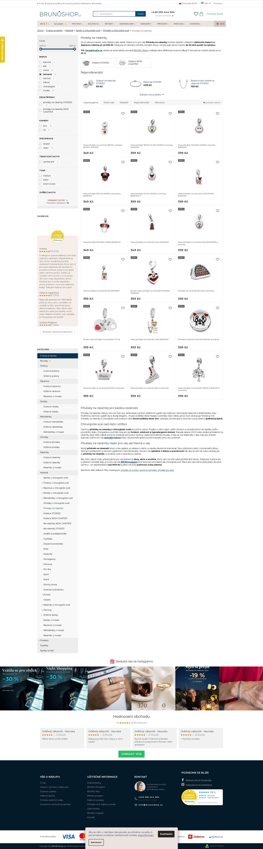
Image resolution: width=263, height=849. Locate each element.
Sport (46, 574)
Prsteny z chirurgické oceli (56, 483)
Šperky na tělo (47, 650)
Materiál (44, 472)
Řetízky (43, 401)
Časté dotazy (93, 808)
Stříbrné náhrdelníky (53, 427)
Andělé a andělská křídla (54, 533)
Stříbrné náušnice (51, 391)
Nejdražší (124, 102)
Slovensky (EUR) (189, 3)
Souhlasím (166, 834)
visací (48, 148)
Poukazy (44, 640)
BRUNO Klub (93, 791)
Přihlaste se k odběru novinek (101, 804)
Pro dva (47, 569)
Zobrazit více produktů (150, 94)
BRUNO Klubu (141, 50)
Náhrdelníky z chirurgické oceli (58, 498)
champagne (51, 86)
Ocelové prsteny (51, 371)
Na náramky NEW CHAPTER (57, 523)
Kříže (45, 549)
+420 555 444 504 (149, 797)
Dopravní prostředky (53, 544)
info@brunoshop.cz (150, 805)
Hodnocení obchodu (131, 716)
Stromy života (50, 584)
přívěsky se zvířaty (129, 470)
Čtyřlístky (47, 539)
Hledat (141, 14)
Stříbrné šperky (50, 615)
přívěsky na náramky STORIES (57, 103)
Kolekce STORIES (52, 513)
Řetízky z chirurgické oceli (55, 493)
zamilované (50, 162)
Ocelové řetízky (51, 406)
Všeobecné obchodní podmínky (55, 804)
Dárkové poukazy (95, 800)
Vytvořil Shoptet (217, 846)
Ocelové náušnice (52, 386)
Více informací (146, 835)
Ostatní (47, 600)
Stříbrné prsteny (51, 376)
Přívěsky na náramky (53, 508)
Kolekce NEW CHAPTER (55, 518)
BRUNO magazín (95, 813)
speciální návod (112, 437)
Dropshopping (94, 783)
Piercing (47, 610)
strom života (51, 184)
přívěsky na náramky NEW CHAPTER (56, 110)
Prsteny (44, 366)
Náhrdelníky (46, 416)
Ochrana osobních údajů (51, 800)
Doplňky (44, 645)
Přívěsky (44, 437)
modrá (48, 90)
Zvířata (46, 594)
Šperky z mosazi (51, 620)
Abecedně (160, 102)
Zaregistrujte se (93, 50)
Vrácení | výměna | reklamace (78, 3)
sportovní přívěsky (148, 470)
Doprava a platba (54, 3)
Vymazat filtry (56, 200)
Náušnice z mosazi (52, 396)
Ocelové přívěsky (51, 442)
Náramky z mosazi (52, 467)
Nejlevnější (109, 102)
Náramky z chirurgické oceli (56, 605)
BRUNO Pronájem (96, 787)
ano (47, 126)
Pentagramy (49, 559)
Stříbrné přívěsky (51, 447)
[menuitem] (44, 24)
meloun (49, 175)
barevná (49, 62)
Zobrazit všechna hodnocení (57, 332)
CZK (205, 3)
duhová (48, 78)
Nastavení (96, 842)
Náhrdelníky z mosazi (53, 432)
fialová (48, 82)
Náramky (44, 452)
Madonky (47, 554)
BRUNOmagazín (129, 462)
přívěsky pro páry (166, 470)
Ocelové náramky (51, 457)
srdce (47, 180)
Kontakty (97, 3)
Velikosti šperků (47, 796)
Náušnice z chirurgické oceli (56, 488)
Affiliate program (95, 796)
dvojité (48, 144)
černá (48, 70)
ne (46, 130)
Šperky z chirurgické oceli (55, 478)
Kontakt (91, 817)
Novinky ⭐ (45, 361)
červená (49, 74)
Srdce (46, 579)
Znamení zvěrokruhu (53, 589)
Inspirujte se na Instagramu (199, 785)
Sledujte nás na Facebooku (199, 780)
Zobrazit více (131, 754)
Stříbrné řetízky (50, 411)
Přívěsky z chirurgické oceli (56, 503)
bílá (46, 66)
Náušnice (44, 381)
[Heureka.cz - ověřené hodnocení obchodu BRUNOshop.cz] (202, 797)
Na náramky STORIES (53, 528)
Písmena (47, 564)
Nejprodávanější (141, 102)
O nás (41, 3)
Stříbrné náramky (51, 462)
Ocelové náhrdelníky (53, 422)
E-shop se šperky (48, 356)
